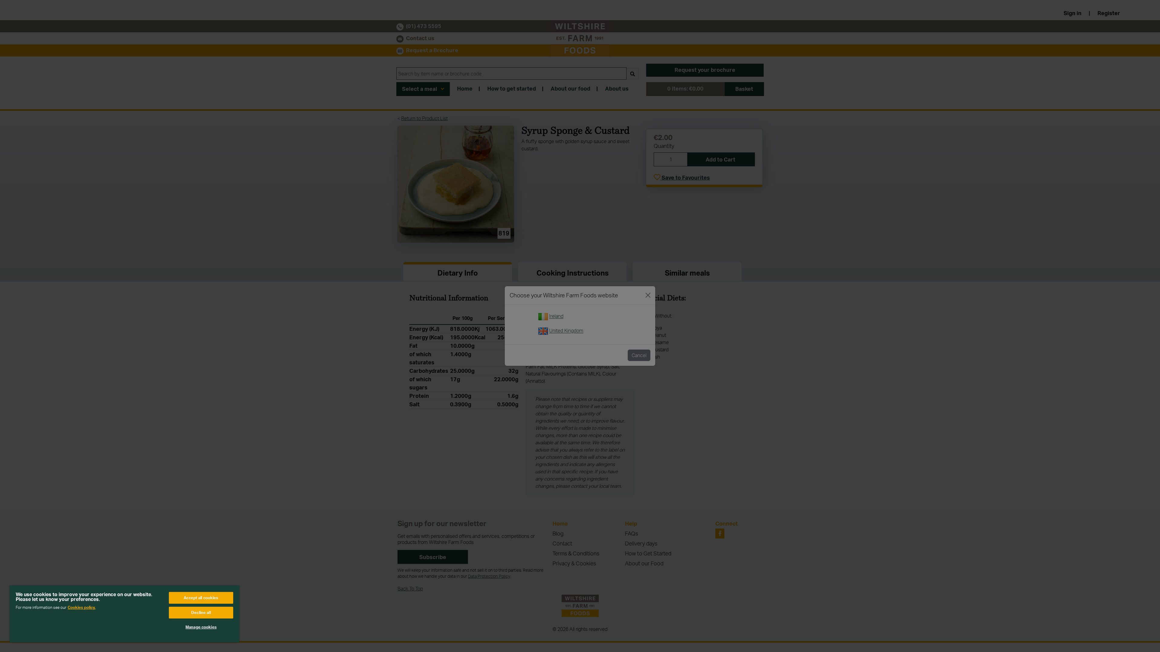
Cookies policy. (81, 607)
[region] (124, 614)
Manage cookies (201, 627)
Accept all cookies (201, 597)
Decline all (201, 612)
